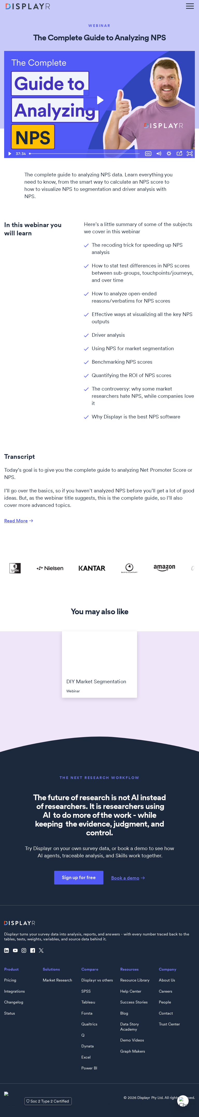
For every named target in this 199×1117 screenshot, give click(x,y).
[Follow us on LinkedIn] (7, 950)
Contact (166, 1013)
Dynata (87, 1046)
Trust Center (169, 1024)
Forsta (87, 1013)
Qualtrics (89, 1024)
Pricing (10, 980)
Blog (124, 1013)
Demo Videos (132, 1040)
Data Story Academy (129, 1027)
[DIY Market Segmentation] (99, 652)
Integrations (14, 991)
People (165, 1002)
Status (9, 1013)
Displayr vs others (97, 980)
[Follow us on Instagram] (25, 950)
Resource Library (135, 980)
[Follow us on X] (42, 950)
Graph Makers (132, 1051)
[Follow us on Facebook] (34, 950)
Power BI (89, 1068)
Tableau (88, 1002)
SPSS (86, 991)
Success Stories (134, 1002)
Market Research (57, 980)
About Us (167, 980)
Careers (165, 991)
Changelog (13, 1002)
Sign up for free (78, 877)
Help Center (130, 991)
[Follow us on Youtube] (16, 950)
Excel (86, 1057)
